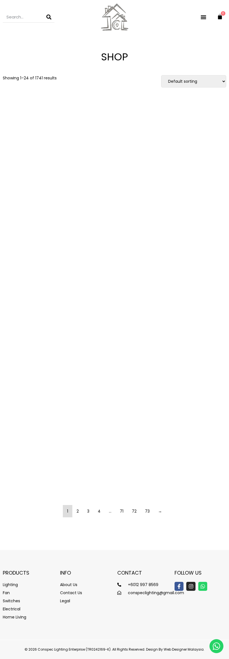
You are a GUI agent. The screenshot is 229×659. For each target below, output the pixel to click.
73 (147, 511)
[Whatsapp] (202, 586)
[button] (203, 17)
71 (121, 511)
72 (134, 511)
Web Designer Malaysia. (184, 649)
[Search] (48, 16)
